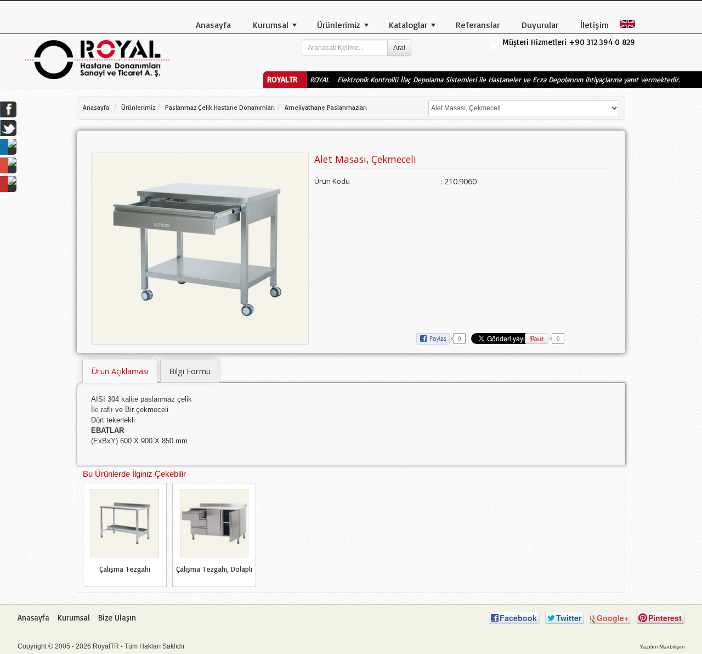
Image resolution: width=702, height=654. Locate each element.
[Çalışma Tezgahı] (124, 522)
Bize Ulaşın (117, 617)
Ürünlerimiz (138, 107)
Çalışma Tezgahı (124, 569)
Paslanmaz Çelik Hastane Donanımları (220, 107)
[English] (629, 23)
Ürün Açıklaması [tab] (120, 370)
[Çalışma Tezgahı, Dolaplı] (214, 522)
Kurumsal (74, 617)
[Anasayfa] (97, 59)
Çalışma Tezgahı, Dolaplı (214, 569)
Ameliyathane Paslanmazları (326, 107)
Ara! (399, 48)
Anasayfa (96, 107)
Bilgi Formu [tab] (190, 370)
